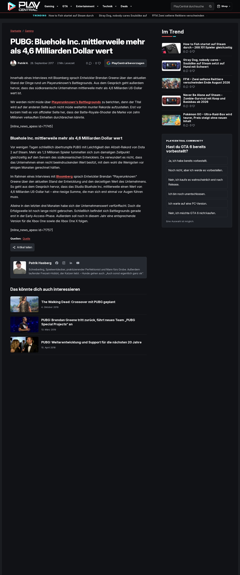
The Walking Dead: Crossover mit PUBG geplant (78, 302)
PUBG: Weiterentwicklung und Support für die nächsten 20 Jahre (91, 342)
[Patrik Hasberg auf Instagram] (64, 263)
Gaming (49, 6)
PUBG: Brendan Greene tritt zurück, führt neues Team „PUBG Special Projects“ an (88, 322)
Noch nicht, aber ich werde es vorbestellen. (195, 170)
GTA (65, 6)
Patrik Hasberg (40, 263)
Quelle (26, 238)
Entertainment (85, 6)
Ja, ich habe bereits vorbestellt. (187, 160)
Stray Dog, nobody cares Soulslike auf (123, 15)
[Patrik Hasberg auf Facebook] (57, 263)
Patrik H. (23, 63)
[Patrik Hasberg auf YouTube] (78, 263)
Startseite (15, 30)
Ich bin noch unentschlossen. (186, 194)
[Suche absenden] (210, 6)
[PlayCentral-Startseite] (24, 6)
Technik (107, 6)
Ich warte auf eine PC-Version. (187, 203)
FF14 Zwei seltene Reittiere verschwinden (178, 15)
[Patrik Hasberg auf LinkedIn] (71, 263)
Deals (124, 6)
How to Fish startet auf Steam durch (71, 15)
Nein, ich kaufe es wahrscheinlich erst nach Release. (195, 182)
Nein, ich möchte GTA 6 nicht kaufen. (192, 213)
